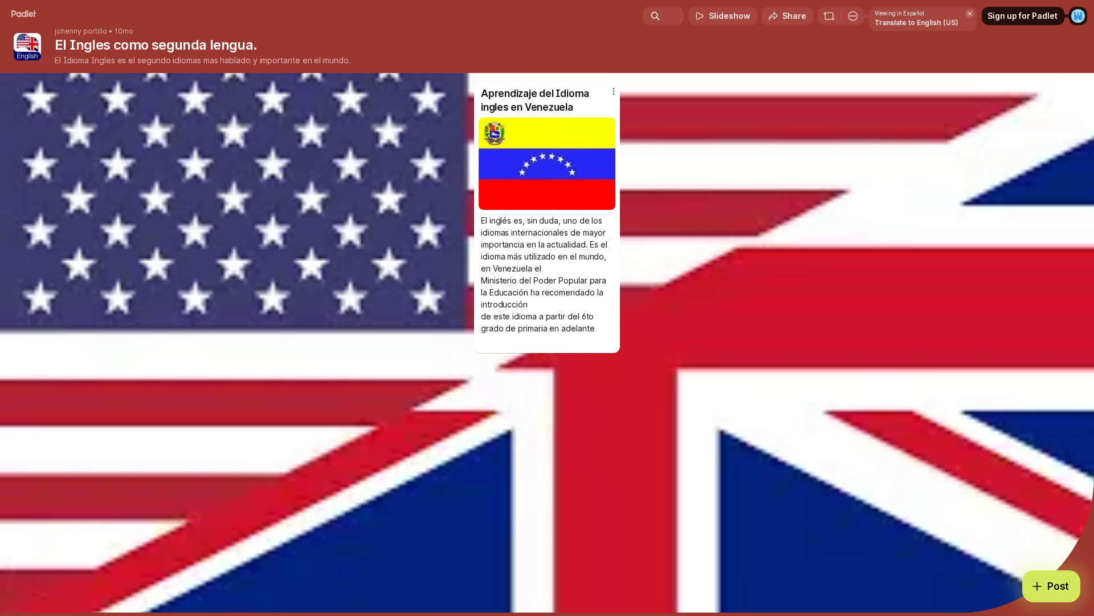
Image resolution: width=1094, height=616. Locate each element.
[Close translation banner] (969, 13)
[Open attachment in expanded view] (547, 163)
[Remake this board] (829, 16)
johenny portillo (81, 31)
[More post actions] (613, 91)
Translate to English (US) (916, 22)
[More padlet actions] (853, 16)
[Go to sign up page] (1078, 16)
